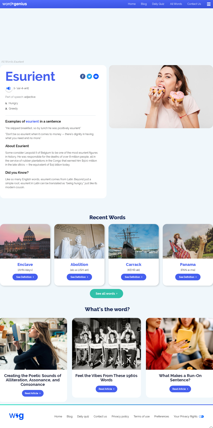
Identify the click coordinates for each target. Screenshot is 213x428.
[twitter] (89, 76)
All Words (7, 61)
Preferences (161, 416)
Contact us (194, 3)
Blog (144, 3)
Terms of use (142, 416)
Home (132, 3)
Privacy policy (120, 416)
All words (176, 3)
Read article (31, 393)
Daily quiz (158, 3)
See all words (105, 293)
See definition (23, 277)
